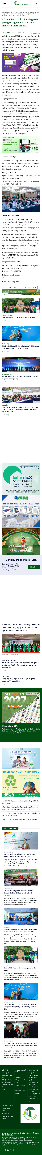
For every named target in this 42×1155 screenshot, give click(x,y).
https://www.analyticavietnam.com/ (14, 278)
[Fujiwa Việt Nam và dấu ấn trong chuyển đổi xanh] (21, 305)
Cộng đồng (5, 676)
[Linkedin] (8, 1150)
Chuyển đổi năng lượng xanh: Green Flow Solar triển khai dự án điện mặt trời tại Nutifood (19, 893)
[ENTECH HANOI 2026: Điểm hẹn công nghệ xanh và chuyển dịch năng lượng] (21, 364)
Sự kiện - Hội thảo (7, 344)
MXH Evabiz (5, 1111)
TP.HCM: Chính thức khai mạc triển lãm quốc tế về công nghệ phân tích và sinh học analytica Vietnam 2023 (21, 627)
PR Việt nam (5, 1113)
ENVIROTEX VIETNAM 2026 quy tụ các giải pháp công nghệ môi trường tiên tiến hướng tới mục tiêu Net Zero (20, 1045)
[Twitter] (10, 1150)
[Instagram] (5, 1150)
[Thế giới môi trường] (21, 3)
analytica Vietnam (29, 287)
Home (4, 12)
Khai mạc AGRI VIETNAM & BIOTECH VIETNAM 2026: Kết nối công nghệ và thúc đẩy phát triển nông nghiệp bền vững (20, 409)
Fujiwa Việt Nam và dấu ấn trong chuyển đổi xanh (19, 317)
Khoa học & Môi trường (31, 12)
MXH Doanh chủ (6, 1108)
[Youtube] (13, 1150)
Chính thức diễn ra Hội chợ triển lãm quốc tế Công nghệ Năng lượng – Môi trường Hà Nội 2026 (20, 1006)
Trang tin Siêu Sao (7, 1116)
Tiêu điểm (5, 405)
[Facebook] (3, 1150)
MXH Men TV (5, 1119)
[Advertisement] (21, 439)
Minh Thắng (12, 33)
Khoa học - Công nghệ (14, 12)
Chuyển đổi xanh (7, 315)
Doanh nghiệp (8, 888)
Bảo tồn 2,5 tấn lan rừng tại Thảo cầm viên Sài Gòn (19, 819)
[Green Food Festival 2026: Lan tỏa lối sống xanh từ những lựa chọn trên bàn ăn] (21, 840)
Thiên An (4, 684)
